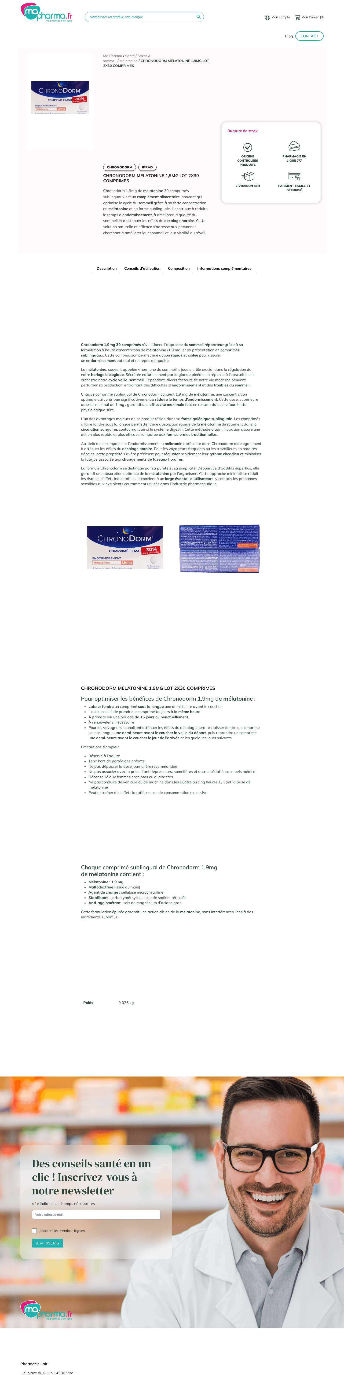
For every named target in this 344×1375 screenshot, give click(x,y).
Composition (179, 268)
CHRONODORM (119, 167)
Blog (289, 36)
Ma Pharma (112, 56)
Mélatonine (129, 60)
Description (107, 268)
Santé (130, 56)
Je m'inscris (47, 1243)
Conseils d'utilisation (142, 268)
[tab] (107, 269)
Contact (309, 36)
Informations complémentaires (224, 268)
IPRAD (147, 167)
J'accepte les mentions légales (62, 1231)
